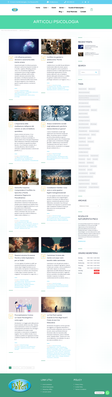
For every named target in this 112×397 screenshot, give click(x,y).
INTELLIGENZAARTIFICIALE (21, 95)
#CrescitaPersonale (20, 159)
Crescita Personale (57, 350)
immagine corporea (31, 225)
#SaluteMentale (21, 92)
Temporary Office (47, 389)
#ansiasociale (57, 155)
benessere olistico (83, 145)
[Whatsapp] (82, 2)
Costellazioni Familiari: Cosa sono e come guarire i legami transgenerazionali (57, 190)
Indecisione (67, 351)
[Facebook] (85, 2)
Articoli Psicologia (24, 90)
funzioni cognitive (24, 93)
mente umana (31, 95)
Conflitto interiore (83, 152)
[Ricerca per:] (89, 72)
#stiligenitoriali (61, 88)
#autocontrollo (20, 281)
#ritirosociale (65, 158)
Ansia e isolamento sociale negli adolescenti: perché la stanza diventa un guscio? (57, 126)
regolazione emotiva (25, 348)
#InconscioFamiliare (62, 219)
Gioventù (61, 351)
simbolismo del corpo (24, 228)
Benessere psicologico (52, 348)
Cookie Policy (79, 387)
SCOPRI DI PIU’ (82, 241)
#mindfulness (18, 160)
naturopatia (93, 166)
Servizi (61, 8)
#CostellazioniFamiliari (64, 217)
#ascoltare (59, 86)
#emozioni (28, 283)
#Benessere (20, 157)
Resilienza (64, 354)
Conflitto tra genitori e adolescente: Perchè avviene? (55, 59)
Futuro (56, 351)
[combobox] (89, 206)
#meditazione (28, 159)
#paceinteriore (26, 160)
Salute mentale (83, 187)
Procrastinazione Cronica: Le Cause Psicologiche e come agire (24, 317)
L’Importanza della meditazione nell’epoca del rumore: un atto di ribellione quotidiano (25, 127)
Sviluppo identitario (64, 356)
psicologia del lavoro (84, 180)
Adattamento (52, 347)
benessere (35, 92)
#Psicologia (28, 286)
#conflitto (49, 88)
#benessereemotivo (52, 156)
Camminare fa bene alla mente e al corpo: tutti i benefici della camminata (56, 257)
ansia (18, 346)
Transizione (50, 357)
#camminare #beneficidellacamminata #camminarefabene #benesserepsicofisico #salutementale (57, 286)
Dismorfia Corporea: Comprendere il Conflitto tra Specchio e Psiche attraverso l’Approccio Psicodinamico (25, 193)
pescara (90, 169)
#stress (26, 287)
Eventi (54, 8)
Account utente (46, 392)
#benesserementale (30, 281)
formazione (82, 159)
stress (57, 356)
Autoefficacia (63, 347)
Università (56, 357)
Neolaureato (67, 353)
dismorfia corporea (27, 224)
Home (38, 8)
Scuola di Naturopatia (76, 8)
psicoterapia (30, 226)
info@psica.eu (54, 2)
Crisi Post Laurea (66, 350)
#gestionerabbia (19, 284)
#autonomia (66, 86)
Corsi (45, 8)
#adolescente (52, 86)
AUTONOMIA (29, 92)
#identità (54, 88)
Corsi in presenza (47, 384)
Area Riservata (72, 12)
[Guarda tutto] (24, 46)
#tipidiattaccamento (52, 89)
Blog (60, 12)
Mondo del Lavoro (58, 353)
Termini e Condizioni (80, 389)
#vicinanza (60, 89)
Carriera (61, 348)
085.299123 (70, 2)
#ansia (51, 155)
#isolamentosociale (63, 156)
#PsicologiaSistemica (52, 220)
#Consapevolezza (28, 157)
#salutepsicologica (19, 287)
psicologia (17, 96)
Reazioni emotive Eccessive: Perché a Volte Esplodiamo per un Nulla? (25, 257)
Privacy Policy (79, 384)
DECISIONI (17, 93)
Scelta (53, 356)
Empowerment (50, 351)
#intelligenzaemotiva (29, 284)
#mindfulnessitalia (19, 286)
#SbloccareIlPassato (63, 220)
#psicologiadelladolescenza (54, 158)
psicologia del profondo (21, 226)
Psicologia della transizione (54, 354)
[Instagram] (88, 2)
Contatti (83, 12)
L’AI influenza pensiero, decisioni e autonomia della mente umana (24, 59)
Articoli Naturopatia (47, 387)
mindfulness (50, 353)
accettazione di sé (21, 222)
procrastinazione (31, 346)
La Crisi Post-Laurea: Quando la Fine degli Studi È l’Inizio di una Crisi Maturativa (57, 319)
